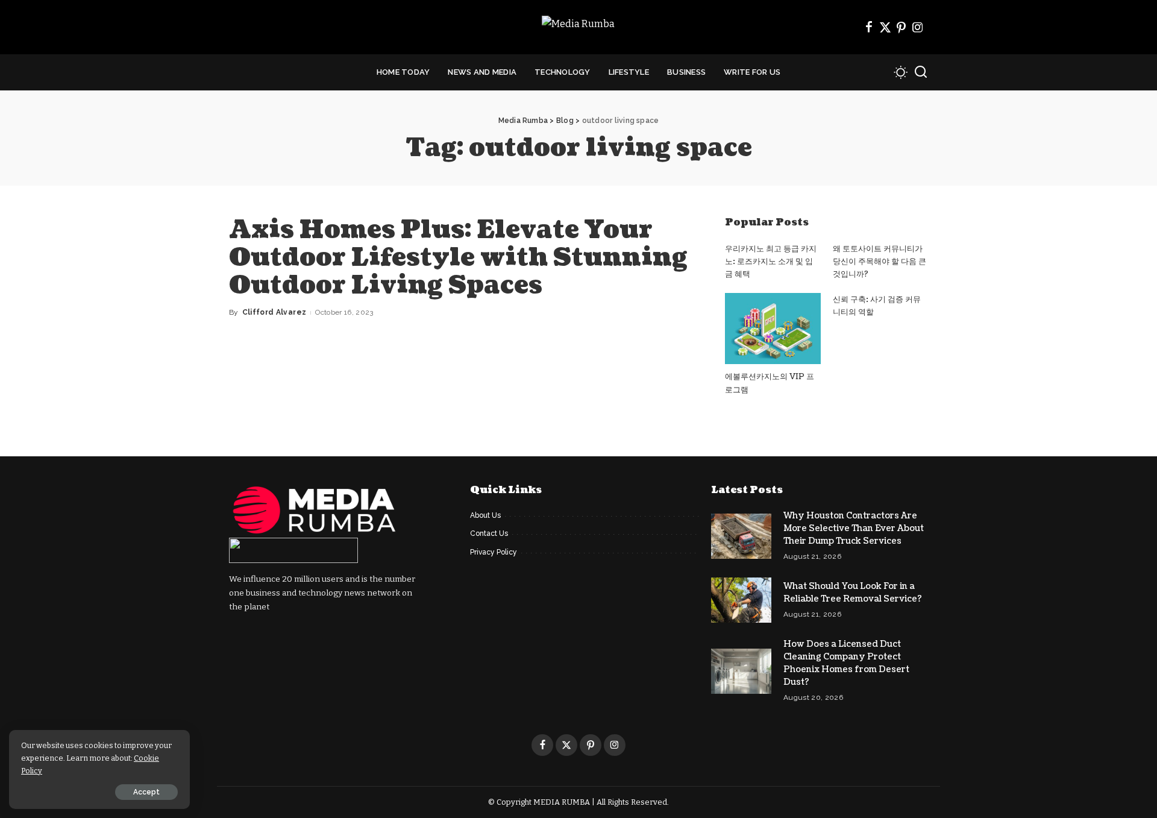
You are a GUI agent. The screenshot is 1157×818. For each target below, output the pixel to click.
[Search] (921, 72)
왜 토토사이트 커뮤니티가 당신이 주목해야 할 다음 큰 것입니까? (879, 262)
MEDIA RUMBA (561, 802)
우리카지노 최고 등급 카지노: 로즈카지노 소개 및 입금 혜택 (771, 262)
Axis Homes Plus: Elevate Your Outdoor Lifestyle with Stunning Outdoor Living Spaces (458, 257)
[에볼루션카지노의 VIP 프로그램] (772, 329)
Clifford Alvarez (274, 312)
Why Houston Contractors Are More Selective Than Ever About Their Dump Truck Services (853, 528)
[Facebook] (869, 27)
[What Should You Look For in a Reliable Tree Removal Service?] (741, 600)
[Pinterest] (901, 27)
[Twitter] (885, 27)
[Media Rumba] (578, 27)
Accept (146, 792)
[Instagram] (918, 27)
